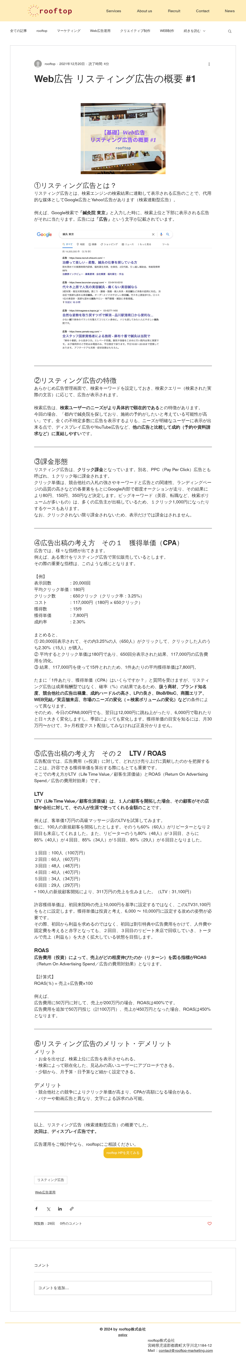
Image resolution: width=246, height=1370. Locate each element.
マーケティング (68, 31)
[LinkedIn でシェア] (60, 1208)
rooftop (42, 31)
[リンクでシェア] (71, 1208)
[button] (230, 31)
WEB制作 (167, 31)
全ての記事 (18, 31)
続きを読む (192, 31)
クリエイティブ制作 (135, 31)
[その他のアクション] (209, 64)
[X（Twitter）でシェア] (48, 1208)
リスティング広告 (50, 1180)
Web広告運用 (100, 31)
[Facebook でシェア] (36, 1208)
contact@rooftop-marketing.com (186, 1350)
